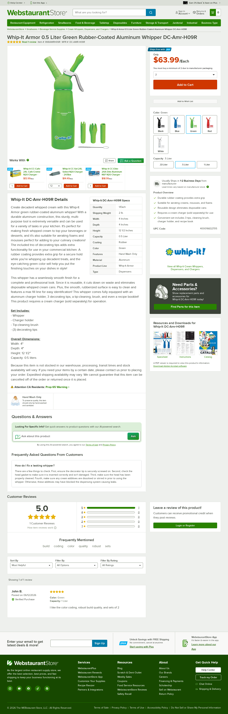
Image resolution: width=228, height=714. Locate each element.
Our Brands (165, 672)
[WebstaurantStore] (36, 663)
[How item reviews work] (55, 528)
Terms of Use (92, 445)
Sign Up (100, 643)
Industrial (192, 22)
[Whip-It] (185, 251)
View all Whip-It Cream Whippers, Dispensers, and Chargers (185, 268)
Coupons (122, 681)
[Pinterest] (47, 688)
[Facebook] (28, 688)
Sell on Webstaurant (170, 689)
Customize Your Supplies (91, 681)
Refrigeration (47, 22)
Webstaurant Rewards (90, 672)
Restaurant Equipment (22, 22)
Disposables (120, 22)
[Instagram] (10, 688)
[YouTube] (19, 688)
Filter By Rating (109, 560)
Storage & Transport (157, 22)
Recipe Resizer (86, 685)
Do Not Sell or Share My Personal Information (196, 708)
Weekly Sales (124, 677)
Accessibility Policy (157, 708)
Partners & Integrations (90, 689)
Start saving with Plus (142, 646)
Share (111, 160)
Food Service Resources (131, 685)
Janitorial (177, 22)
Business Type (209, 22)
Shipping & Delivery (210, 689)
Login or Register (185, 525)
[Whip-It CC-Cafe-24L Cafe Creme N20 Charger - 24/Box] (26, 177)
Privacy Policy (109, 445)
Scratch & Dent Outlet (129, 672)
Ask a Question (132, 160)
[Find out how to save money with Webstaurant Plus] (10, 169)
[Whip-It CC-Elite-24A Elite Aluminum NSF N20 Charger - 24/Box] (105, 177)
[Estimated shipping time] (207, 186)
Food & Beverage (85, 22)
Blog (119, 668)
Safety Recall (124, 694)
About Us (164, 668)
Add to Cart (22, 186)
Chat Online (205, 684)
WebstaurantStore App (90, 677)
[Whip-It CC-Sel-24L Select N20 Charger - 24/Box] (66, 177)
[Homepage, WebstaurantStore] (37, 12)
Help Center (16, 3)
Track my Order (208, 677)
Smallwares (64, 22)
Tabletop (104, 22)
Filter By (59, 560)
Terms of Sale (101, 708)
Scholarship (165, 685)
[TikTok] (38, 688)
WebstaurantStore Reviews (132, 689)
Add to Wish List (185, 101)
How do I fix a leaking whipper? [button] (35, 465)
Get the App (39, 3)
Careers (163, 677)
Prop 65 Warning (56, 387)
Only (156, 54)
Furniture (136, 22)
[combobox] (109, 12)
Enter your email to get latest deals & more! (25, 643)
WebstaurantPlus (87, 668)
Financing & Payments (171, 681)
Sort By (14, 560)
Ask (133, 436)
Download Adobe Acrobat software (170, 366)
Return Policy (166, 694)
